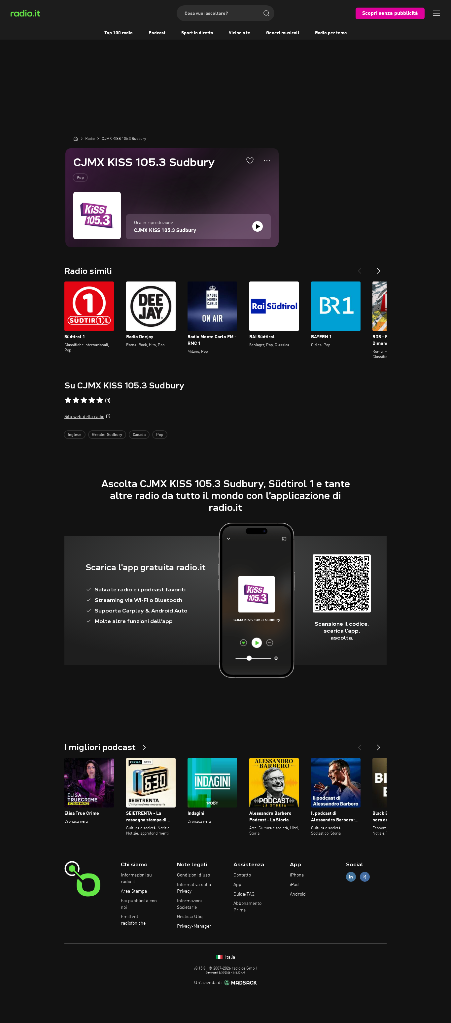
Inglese (75, 435)
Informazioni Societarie (189, 904)
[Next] (379, 268)
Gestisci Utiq (190, 916)
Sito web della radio (84, 416)
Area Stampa (134, 891)
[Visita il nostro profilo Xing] (364, 877)
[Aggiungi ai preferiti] (250, 160)
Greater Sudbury (107, 435)
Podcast (157, 33)
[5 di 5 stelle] (100, 400)
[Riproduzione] (257, 226)
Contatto (242, 875)
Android (298, 894)
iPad (294, 884)
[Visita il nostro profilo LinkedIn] (351, 877)
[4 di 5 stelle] (92, 400)
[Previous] (359, 268)
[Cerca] (266, 13)
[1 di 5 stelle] (68, 400)
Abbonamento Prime (247, 906)
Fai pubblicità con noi (139, 904)
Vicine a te (239, 33)
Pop (80, 178)
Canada (139, 435)
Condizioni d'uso (193, 875)
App (237, 884)
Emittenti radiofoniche (133, 920)
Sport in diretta (197, 33)
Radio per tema (331, 33)
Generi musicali (282, 33)
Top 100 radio (118, 33)
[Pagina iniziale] (75, 138)
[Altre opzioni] (267, 161)
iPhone (297, 875)
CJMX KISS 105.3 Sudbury (165, 230)
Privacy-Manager (194, 926)
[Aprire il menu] (436, 13)
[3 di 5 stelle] (84, 400)
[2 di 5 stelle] (76, 400)
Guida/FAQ (244, 894)
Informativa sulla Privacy (194, 888)
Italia (229, 957)
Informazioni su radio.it (136, 878)
